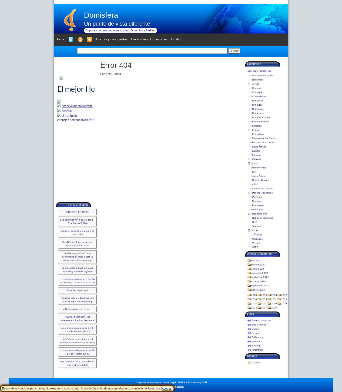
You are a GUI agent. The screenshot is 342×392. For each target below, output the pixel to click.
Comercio (257, 88)
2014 (274, 299)
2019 (264, 295)
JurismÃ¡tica (258, 176)
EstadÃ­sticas (259, 146)
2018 (274, 295)
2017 (284, 295)
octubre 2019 (258, 281)
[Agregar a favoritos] (89, 40)
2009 (284, 303)
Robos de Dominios (262, 218)
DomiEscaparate (261, 117)
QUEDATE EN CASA (77, 212)
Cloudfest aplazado (77, 290)
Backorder (257, 79)
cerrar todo (266, 71)
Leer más (154, 388)
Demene (256, 333)
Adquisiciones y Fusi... (264, 75)
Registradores (259, 213)
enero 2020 (257, 269)
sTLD (255, 230)
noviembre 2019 (260, 277)
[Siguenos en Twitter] (71, 40)
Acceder (255, 362)
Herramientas (259, 167)
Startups (256, 226)
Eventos (256, 155)
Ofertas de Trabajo (262, 188)
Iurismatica (257, 349)
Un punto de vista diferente (117, 23)
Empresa (257, 125)
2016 (254, 299)
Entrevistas (258, 134)
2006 (274, 307)
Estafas (256, 151)
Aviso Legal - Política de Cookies (181, 382)
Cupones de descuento (149, 382)
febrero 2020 (258, 264)
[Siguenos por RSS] (80, 40)
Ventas (256, 243)
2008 (254, 307)
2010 (274, 303)
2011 (264, 303)
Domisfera (101, 15)
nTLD (255, 184)
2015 (264, 299)
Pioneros (257, 197)
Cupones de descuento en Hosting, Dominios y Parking (120, 30)
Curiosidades (259, 96)
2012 (254, 303)
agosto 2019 (258, 289)
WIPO (255, 247)
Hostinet (256, 341)
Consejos (257, 92)
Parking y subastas (262, 192)
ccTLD (255, 84)
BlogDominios (259, 324)
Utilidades (257, 239)
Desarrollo (257, 100)
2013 (284, 299)
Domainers (258, 113)
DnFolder (257, 105)
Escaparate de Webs (263, 142)
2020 (254, 295)
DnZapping (258, 109)
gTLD (255, 163)
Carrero (256, 329)
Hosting (256, 345)
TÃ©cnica (257, 234)
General (256, 159)
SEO (254, 222)
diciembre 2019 (259, 273)
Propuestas (258, 205)
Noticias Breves (260, 180)
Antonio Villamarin (261, 320)
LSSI (204, 382)
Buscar (234, 51)
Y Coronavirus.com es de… (77, 309)
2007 (264, 307)
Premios (256, 201)
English (256, 130)
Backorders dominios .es (149, 39)
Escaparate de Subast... (265, 138)
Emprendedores (260, 121)
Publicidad (257, 209)
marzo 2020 (257, 260)
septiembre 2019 (260, 285)
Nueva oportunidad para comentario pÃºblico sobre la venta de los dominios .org (77, 256)
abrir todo (253, 71)
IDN (254, 172)
